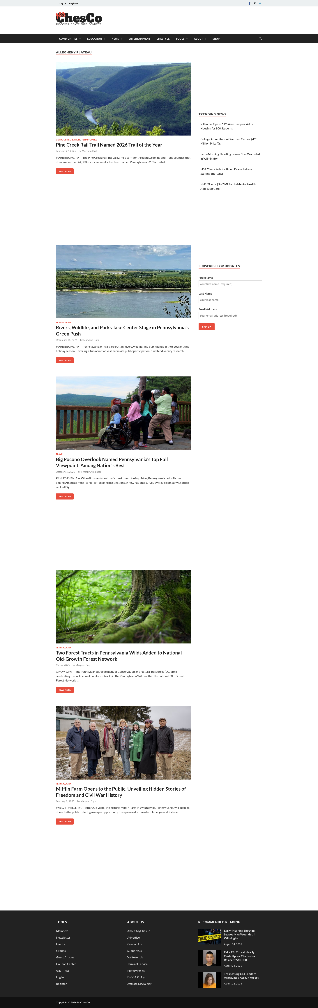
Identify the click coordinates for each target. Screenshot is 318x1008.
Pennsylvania (89, 139)
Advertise (133, 937)
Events (60, 944)
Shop (216, 38)
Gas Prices (62, 970)
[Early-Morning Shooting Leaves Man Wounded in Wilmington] (209, 931)
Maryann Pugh (89, 150)
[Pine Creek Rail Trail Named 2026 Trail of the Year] (123, 99)
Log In (62, 3)
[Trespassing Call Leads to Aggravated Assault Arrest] (209, 974)
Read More (63, 170)
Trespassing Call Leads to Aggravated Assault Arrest (241, 975)
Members (62, 931)
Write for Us (135, 957)
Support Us (134, 950)
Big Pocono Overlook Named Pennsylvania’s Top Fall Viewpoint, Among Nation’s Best (112, 462)
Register (73, 3)
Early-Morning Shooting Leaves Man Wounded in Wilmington (240, 934)
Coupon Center (66, 964)
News (115, 38)
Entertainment (139, 38)
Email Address (208, 309)
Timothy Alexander (91, 471)
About (198, 38)
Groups (61, 950)
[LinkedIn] (260, 3)
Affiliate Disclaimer (139, 983)
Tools (180, 38)
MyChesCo (83, 1002)
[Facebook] (249, 3)
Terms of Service (137, 964)
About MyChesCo (138, 931)
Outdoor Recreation (68, 139)
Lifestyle (163, 38)
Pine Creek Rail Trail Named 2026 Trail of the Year (109, 145)
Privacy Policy (136, 970)
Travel (60, 453)
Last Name (205, 293)
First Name (206, 277)
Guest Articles (65, 957)
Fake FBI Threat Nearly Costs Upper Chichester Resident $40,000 (239, 956)
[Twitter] (254, 3)
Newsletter (63, 937)
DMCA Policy (136, 977)
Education (94, 38)
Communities (68, 38)
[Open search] (260, 38)
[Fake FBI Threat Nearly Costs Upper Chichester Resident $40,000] (209, 952)
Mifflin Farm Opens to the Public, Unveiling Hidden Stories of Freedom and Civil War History (121, 792)
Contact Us (134, 944)
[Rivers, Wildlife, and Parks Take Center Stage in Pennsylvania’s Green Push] (123, 282)
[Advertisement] (195, 20)
